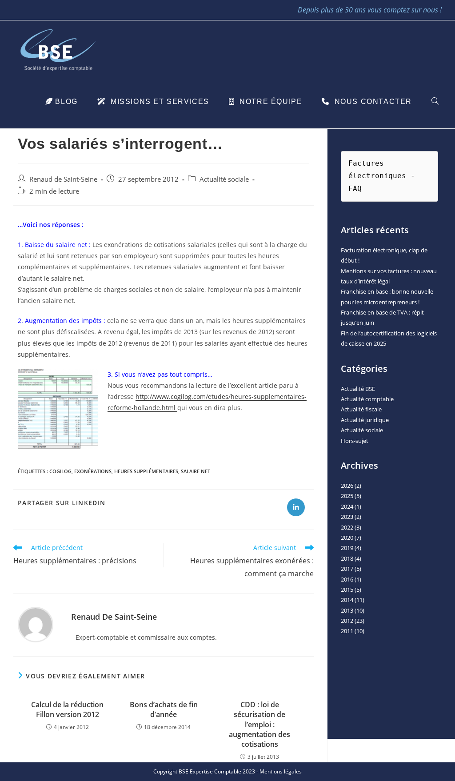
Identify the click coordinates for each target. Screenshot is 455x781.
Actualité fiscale (361, 409)
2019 (347, 548)
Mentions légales (280, 771)
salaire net (195, 471)
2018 (347, 558)
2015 (347, 590)
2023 (347, 517)
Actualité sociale (224, 179)
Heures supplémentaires (146, 471)
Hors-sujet (354, 441)
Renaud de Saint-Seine (63, 179)
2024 (347, 506)
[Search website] (435, 101)
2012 (347, 621)
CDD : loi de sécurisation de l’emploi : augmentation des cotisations (259, 724)
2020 (347, 538)
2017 (347, 569)
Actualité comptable (367, 399)
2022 (347, 527)
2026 (347, 486)
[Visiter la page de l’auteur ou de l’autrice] (35, 624)
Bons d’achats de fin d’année (164, 709)
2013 (347, 610)
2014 (347, 600)
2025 (347, 496)
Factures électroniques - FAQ (383, 176)
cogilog (60, 471)
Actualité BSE (358, 389)
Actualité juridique (365, 420)
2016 (347, 579)
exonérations (93, 471)
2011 (347, 631)
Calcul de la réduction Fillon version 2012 (67, 709)
